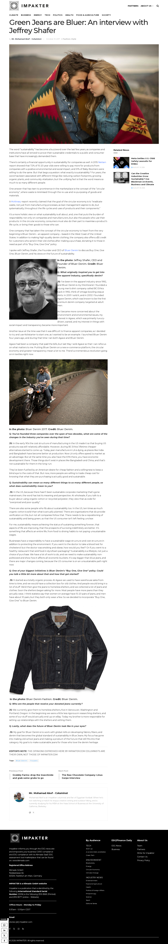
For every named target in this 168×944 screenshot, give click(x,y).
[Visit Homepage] (29, 6)
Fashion (66, 39)
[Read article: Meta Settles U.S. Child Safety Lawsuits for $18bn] (121, 162)
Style (73, 39)
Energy (38, 15)
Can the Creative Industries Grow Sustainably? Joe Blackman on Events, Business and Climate (142, 179)
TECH (88, 846)
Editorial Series (91, 903)
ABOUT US (146, 6)
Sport (88, 900)
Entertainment (91, 880)
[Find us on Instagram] (19, 928)
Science (88, 897)
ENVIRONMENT (93, 860)
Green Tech (90, 855)
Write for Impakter (145, 853)
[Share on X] (4, 935)
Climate (13, 15)
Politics (57, 15)
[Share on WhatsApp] (4, 925)
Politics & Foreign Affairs (95, 890)
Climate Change (92, 873)
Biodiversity (90, 863)
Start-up (89, 849)
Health (69, 15)
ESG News (116, 846)
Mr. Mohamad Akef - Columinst (26, 39)
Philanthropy (91, 894)
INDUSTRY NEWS (94, 877)
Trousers (34, 761)
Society (106, 15)
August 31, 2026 (138, 167)
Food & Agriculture (87, 15)
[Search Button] (158, 6)
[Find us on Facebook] (9, 928)
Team (139, 846)
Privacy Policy (143, 860)
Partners (141, 849)
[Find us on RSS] (23, 928)
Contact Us (142, 857)
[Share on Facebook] (4, 941)
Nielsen (102, 162)
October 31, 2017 (53, 39)
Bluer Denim (71, 250)
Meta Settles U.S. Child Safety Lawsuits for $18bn (143, 161)
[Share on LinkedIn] (4, 930)
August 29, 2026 (138, 188)
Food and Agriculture (94, 884)
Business (26, 15)
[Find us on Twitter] (14, 928)
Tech (47, 15)
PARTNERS (133, 6)
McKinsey (16, 201)
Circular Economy (93, 869)
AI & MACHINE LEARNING (96, 852)
